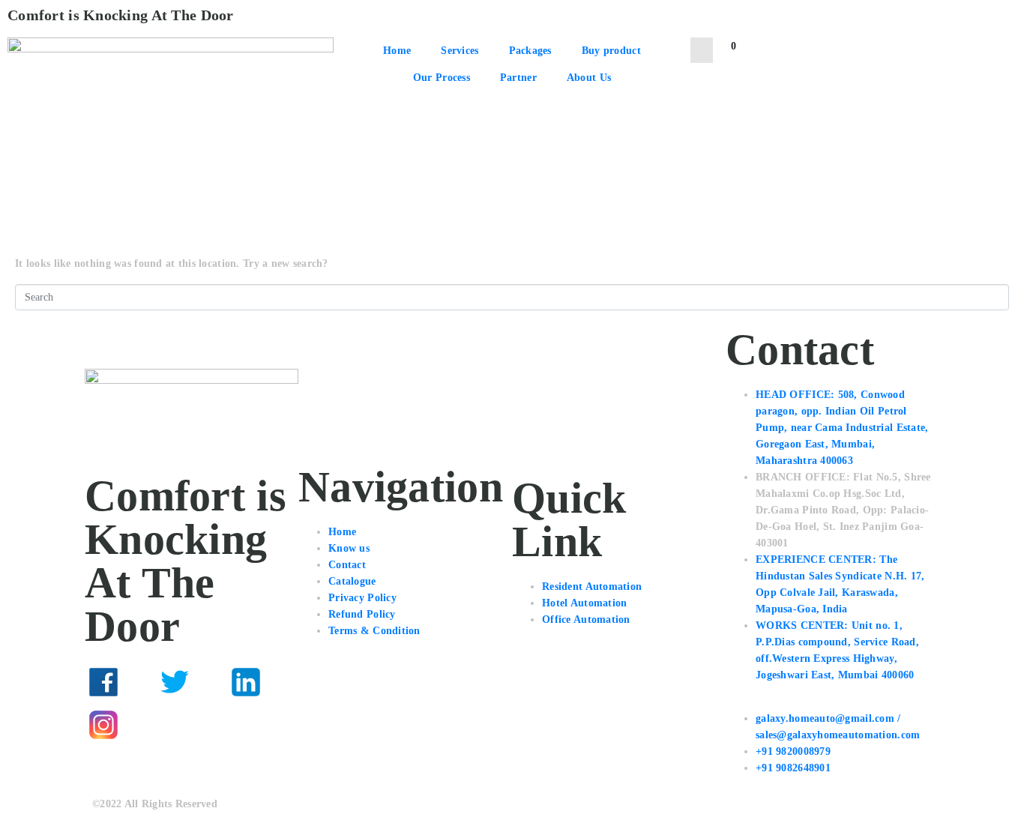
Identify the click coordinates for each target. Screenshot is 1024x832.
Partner (518, 77)
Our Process (441, 77)
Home (397, 50)
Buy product (611, 50)
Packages (530, 50)
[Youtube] (174, 725)
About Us (589, 77)
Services (459, 50)
